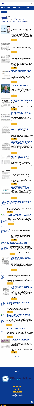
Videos (23, 11)
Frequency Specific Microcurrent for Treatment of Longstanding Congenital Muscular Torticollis (21, 172)
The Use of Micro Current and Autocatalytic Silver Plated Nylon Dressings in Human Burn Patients (20, 128)
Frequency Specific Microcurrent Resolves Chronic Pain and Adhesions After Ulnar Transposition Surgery (20, 187)
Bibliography (10, 11)
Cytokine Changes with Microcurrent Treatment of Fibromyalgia (21, 157)
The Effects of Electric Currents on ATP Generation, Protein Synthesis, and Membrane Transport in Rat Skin (21, 142)
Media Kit (17, 397)
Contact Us (17, 399)
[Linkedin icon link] (17, 386)
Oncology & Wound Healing (22, 21)
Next (18, 356)
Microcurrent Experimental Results (16, 328)
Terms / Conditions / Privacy (17, 394)
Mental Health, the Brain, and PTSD (20, 85)
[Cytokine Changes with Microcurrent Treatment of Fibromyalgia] (5, 162)
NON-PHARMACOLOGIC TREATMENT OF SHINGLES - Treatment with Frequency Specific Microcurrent (21, 243)
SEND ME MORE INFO (17, 391)
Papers (4, 11)
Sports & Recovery (17, 19)
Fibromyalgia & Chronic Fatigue (7, 19)
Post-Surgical (24, 19)
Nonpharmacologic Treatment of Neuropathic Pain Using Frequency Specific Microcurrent (20, 340)
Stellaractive (23, 405)
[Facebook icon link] (14, 386)
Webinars (29, 11)
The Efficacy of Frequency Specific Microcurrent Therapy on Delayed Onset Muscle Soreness (21, 258)
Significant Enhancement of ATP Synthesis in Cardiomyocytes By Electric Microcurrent (19, 215)
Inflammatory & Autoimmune (6, 21)
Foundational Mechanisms (6, 23)
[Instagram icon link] (18, 388)
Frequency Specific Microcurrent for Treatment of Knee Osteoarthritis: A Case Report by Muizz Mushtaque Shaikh (21, 27)
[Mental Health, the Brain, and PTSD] (5, 90)
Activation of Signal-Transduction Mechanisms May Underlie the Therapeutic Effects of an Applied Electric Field (19, 202)
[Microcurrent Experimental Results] (3, 332)
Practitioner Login (17, 396)
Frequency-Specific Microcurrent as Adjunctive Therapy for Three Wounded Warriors (21, 113)
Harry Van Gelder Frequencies (17, 395)
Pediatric (14, 21)
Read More (14, 39)
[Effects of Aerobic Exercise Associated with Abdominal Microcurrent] (3, 307)
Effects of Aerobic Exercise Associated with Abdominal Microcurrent (18, 303)
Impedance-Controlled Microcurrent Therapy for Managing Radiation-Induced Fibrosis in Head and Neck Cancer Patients (21, 228)
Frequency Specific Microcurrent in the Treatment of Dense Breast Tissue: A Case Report (21, 56)
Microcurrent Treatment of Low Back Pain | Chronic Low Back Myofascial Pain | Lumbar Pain (21, 287)
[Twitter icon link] (20, 386)
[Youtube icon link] (15, 388)
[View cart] (32, 1)
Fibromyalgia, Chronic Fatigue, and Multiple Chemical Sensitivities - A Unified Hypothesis (21, 100)
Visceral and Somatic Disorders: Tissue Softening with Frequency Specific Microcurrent (19, 274)
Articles (17, 11)
